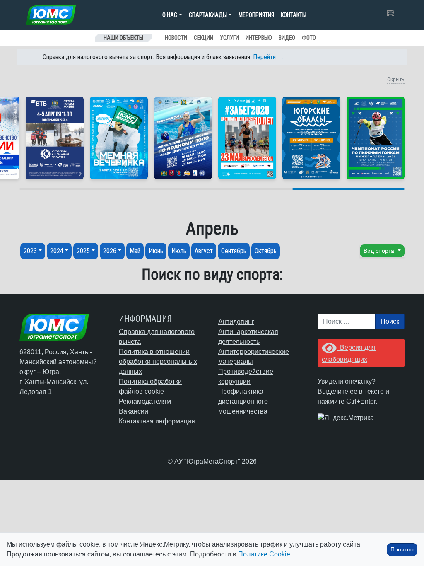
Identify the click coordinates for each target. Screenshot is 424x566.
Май (135, 251)
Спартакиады (208, 15)
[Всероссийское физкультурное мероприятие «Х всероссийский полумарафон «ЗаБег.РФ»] (247, 138)
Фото (309, 37)
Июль (178, 251)
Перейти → (268, 57)
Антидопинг (236, 321)
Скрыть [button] (396, 79)
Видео (287, 37)
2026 (109, 251)
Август (204, 251)
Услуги (229, 37)
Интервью (259, 37)
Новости (176, 37)
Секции (203, 37)
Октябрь (266, 251)
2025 (83, 251)
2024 (56, 251)
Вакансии (133, 411)
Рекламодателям (145, 401)
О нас (169, 15)
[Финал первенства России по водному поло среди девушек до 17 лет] (183, 138)
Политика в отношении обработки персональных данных (158, 361)
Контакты (293, 15)
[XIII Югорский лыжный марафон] (55, 138)
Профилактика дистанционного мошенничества (243, 401)
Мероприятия (256, 15)
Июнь (156, 251)
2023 (30, 251)
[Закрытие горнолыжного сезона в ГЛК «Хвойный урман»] (119, 138)
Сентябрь (233, 251)
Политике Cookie (264, 554)
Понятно (402, 549)
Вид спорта (380, 250)
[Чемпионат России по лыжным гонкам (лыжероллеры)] (376, 138)
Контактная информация (157, 421)
